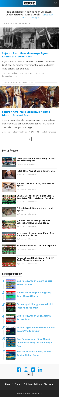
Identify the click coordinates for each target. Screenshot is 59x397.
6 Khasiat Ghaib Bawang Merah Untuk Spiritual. (35, 209)
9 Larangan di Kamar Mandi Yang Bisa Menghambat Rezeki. (35, 234)
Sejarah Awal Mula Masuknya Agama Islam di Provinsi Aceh (26, 113)
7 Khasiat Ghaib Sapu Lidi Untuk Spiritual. (37, 246)
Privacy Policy (33, 384)
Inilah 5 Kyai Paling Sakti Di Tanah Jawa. (36, 171)
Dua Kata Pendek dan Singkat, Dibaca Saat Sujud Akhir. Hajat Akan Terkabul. (35, 197)
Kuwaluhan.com (35, 393)
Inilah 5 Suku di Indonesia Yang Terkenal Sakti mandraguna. (36, 159)
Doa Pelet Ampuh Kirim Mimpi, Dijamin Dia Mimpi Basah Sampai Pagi (34, 342)
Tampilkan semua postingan (37, 16)
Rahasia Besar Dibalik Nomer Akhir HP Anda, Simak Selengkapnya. (35, 259)
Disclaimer (49, 384)
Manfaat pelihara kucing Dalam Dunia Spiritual (35, 184)
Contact (18, 384)
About (8, 384)
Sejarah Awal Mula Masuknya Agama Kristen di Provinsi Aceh (26, 54)
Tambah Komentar (9, 76)
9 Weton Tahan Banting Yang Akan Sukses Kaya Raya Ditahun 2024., (33, 222)
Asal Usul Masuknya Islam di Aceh (18, 24)
